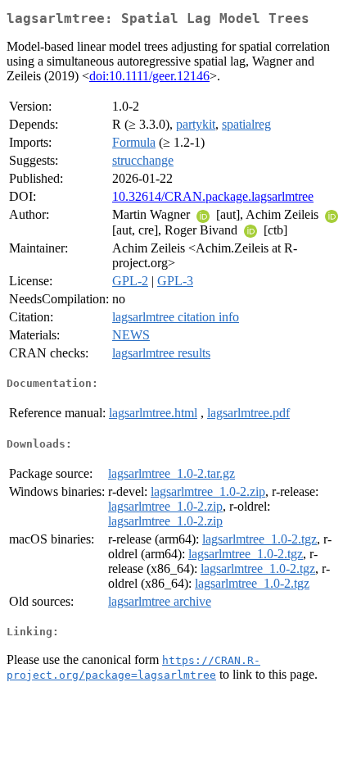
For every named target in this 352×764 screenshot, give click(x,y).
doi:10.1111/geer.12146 (149, 76)
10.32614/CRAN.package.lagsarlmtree (213, 196)
